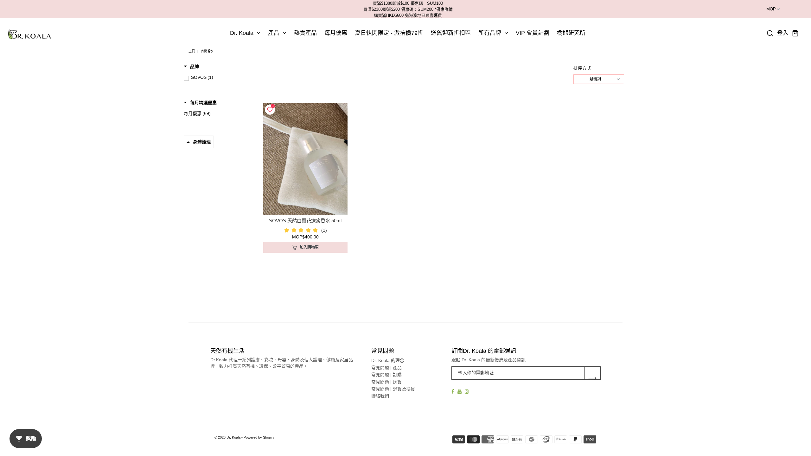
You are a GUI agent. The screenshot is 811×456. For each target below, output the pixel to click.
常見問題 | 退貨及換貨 (393, 388)
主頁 (191, 51)
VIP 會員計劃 (532, 33)
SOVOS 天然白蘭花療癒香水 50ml (305, 220)
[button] (191, 66)
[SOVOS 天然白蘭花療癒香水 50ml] (305, 159)
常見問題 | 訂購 (386, 374)
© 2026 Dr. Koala (227, 437)
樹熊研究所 (571, 33)
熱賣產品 (305, 33)
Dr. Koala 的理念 (387, 360)
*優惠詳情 (444, 9)
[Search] (770, 33)
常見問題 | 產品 (386, 367)
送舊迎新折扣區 (451, 33)
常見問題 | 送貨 (386, 381)
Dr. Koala (241, 33)
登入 (783, 33)
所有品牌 (489, 33)
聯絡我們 (380, 395)
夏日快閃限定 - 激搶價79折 (389, 33)
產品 (273, 33)
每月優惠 (335, 33)
